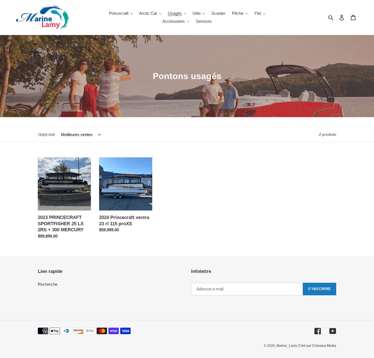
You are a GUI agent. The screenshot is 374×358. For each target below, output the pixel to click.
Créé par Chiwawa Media (317, 346)
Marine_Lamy (287, 346)
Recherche (47, 284)
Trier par (46, 135)
